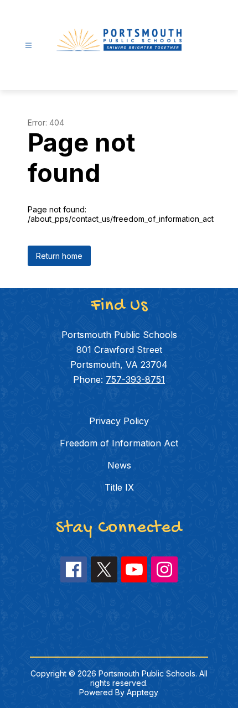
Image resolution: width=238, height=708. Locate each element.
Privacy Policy (119, 420)
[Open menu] (28, 45)
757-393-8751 (135, 379)
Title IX (119, 487)
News (119, 465)
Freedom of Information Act (119, 443)
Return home (59, 256)
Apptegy (142, 692)
